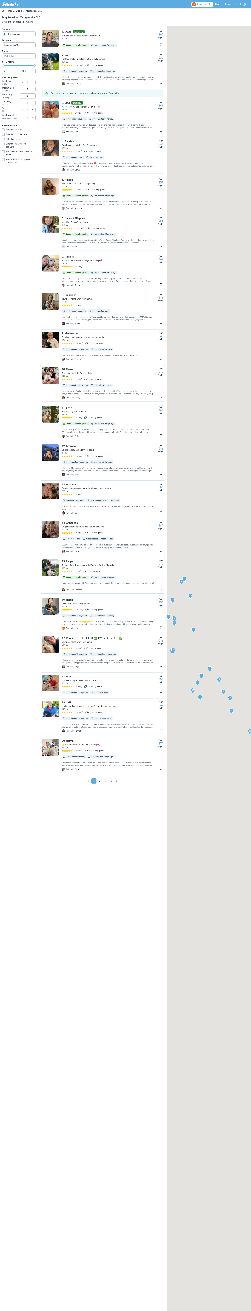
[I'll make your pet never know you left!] (102, 684)
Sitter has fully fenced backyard (16, 145)
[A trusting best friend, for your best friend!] (102, 38)
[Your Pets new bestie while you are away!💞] (102, 271)
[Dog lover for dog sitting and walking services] (102, 537)
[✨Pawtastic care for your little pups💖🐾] (102, 755)
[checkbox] (3, 129)
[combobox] (19, 34)
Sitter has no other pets (16, 134)
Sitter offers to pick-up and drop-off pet (18, 161)
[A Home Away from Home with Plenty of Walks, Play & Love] (102, 575)
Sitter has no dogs (14, 129)
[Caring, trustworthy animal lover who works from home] (102, 499)
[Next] (116, 781)
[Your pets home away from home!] (102, 309)
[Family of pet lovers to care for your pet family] (102, 346)
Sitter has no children (15, 139)
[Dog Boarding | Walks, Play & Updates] (102, 155)
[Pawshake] (10, 4)
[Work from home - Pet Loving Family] (102, 194)
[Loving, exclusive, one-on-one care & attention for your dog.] (102, 716)
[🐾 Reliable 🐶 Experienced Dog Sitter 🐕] (102, 117)
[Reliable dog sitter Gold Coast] (102, 422)
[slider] (3, 65)
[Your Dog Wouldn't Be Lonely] (102, 232)
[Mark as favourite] (161, 45)
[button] (200, 697)
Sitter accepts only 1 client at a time (19, 153)
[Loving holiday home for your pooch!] (102, 460)
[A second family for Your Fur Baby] (102, 383)
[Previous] (88, 781)
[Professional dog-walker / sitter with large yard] (102, 69)
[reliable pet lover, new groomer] (102, 614)
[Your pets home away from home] (102, 652)
